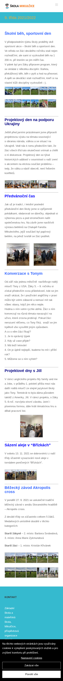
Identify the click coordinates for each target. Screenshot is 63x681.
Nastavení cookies (31, 658)
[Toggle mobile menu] (56, 4)
